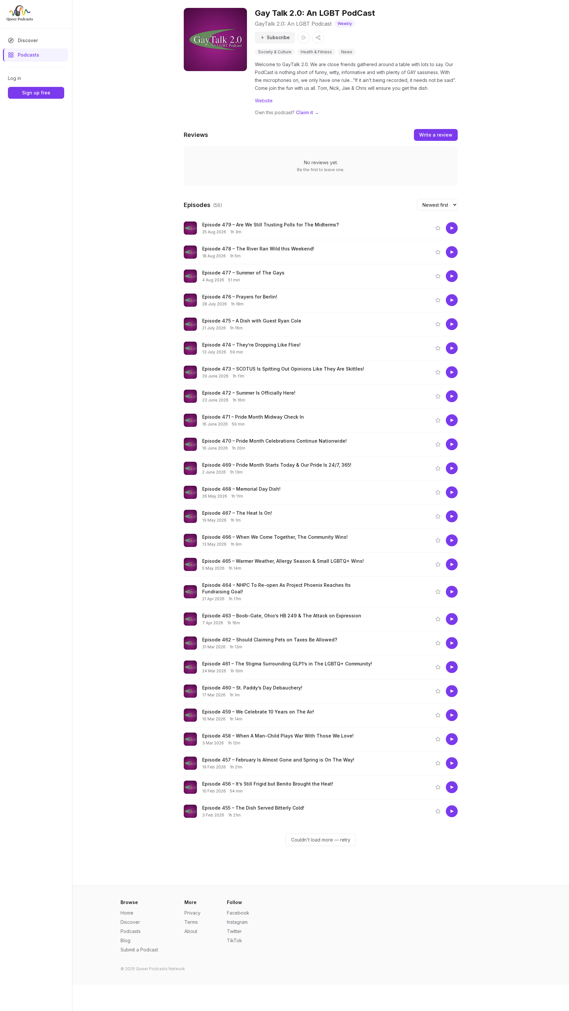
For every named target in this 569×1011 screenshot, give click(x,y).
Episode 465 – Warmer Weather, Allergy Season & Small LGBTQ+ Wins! (283, 561)
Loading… (324, 839)
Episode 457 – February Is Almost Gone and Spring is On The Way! (278, 760)
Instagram (237, 922)
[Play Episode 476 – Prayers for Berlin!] (452, 300)
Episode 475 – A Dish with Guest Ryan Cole (251, 321)
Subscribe (278, 37)
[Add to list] (304, 37)
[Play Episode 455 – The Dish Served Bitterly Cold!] (452, 811)
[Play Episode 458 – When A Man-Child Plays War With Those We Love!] (452, 739)
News (346, 51)
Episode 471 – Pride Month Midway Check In (253, 417)
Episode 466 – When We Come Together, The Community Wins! (275, 537)
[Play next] (387, 228)
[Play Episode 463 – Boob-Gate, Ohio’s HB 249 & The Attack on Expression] (452, 619)
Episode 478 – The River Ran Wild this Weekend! (258, 248)
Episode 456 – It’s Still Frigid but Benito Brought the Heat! (267, 784)
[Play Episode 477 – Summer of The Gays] (452, 276)
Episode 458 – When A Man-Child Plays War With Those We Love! (278, 736)
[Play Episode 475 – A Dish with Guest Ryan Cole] (452, 324)
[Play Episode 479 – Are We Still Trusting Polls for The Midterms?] (452, 228)
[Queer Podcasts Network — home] (20, 13)
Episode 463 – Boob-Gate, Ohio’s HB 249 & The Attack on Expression (281, 615)
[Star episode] (438, 228)
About (190, 931)
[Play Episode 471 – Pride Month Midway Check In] (452, 420)
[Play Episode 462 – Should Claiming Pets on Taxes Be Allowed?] (452, 643)
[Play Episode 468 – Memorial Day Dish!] (452, 492)
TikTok (234, 940)
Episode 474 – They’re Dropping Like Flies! (251, 345)
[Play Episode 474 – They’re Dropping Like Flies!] (452, 348)
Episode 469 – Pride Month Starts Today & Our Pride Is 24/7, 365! (276, 465)
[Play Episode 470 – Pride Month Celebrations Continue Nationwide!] (452, 444)
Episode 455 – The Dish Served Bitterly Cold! (253, 808)
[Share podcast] (318, 37)
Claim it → (307, 112)
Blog (125, 940)
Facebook (238, 913)
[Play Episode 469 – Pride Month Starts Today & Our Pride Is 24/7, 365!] (452, 468)
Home (127, 913)
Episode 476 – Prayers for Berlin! (239, 296)
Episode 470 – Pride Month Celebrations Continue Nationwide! (274, 441)
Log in (14, 78)
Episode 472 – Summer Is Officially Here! (248, 393)
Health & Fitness (316, 51)
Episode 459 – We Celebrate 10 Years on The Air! (258, 711)
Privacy (192, 913)
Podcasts (28, 55)
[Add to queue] (399, 228)
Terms (191, 922)
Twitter (234, 931)
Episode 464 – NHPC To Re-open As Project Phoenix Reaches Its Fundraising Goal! (276, 588)
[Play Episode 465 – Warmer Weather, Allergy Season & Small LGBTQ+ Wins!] (452, 564)
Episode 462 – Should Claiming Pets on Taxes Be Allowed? (269, 639)
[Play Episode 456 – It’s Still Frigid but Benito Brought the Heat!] (452, 787)
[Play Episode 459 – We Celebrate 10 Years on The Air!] (452, 715)
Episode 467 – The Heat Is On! (237, 513)
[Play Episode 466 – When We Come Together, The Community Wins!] (452, 540)
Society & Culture (274, 51)
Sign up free (36, 92)
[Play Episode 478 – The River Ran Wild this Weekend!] (452, 252)
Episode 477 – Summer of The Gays (243, 272)
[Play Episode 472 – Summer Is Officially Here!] (452, 396)
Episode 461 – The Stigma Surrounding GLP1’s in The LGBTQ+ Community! (287, 663)
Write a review (435, 135)
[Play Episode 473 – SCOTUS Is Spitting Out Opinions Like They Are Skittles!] (452, 372)
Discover (28, 40)
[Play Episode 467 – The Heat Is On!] (452, 516)
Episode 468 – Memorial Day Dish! (241, 489)
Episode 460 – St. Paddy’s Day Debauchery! (252, 687)
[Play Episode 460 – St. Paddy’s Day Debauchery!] (452, 691)
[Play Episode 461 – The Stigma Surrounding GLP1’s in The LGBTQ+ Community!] (452, 667)
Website (264, 100)
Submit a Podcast (139, 949)
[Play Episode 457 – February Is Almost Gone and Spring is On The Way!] (452, 763)
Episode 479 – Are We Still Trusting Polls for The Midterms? (270, 224)
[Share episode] (412, 228)
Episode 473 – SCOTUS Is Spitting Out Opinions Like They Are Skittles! (283, 369)
